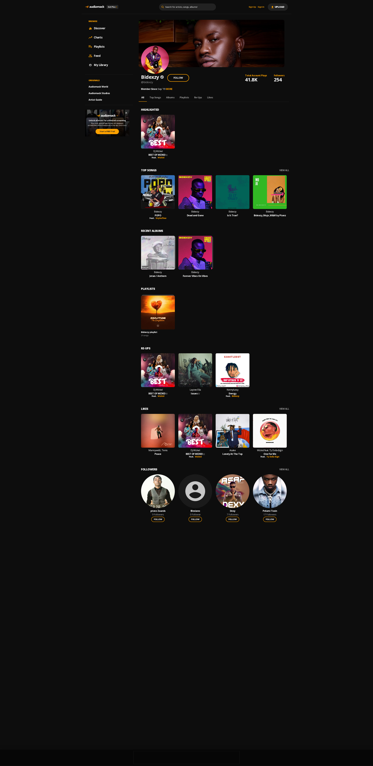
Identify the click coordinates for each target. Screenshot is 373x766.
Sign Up (252, 7)
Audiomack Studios (99, 93)
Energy (232, 393)
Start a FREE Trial (107, 131)
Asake (232, 450)
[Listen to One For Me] (270, 431)
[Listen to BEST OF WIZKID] (158, 132)
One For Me (270, 454)
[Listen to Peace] (158, 431)
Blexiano (195, 510)
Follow (178, 77)
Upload (280, 6)
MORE (169, 89)
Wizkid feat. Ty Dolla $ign (270, 450)
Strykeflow (161, 218)
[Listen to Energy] (232, 370)
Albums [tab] (170, 97)
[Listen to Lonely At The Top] (232, 431)
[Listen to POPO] (158, 192)
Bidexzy (158, 211)
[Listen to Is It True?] (232, 192)
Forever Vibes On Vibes (195, 276)
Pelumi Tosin (270, 510)
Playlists (99, 46)
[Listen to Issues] (195, 370)
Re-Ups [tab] (198, 97)
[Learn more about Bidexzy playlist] (158, 312)
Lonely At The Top (232, 454)
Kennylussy (232, 389)
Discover (99, 28)
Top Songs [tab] (155, 97)
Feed (97, 56)
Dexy (232, 510)
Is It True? (232, 215)
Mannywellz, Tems (158, 450)
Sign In (261, 7)
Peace (158, 454)
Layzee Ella (195, 389)
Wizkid (161, 157)
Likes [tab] (210, 97)
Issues (194, 393)
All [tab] (142, 97)
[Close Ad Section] (126, 112)
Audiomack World (98, 86)
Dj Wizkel (158, 151)
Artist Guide (95, 99)
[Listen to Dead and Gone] (195, 192)
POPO (158, 215)
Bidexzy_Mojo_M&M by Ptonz (270, 215)
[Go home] (94, 7)
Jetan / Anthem (157, 276)
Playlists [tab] (184, 97)
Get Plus (112, 7)
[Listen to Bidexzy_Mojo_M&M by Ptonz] (270, 192)
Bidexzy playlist (149, 332)
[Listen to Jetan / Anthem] (158, 253)
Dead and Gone (195, 215)
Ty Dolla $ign (272, 456)
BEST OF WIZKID (156, 154)
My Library (101, 65)
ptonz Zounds (158, 510)
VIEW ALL (284, 170)
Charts (98, 37)
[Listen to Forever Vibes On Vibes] (195, 253)
